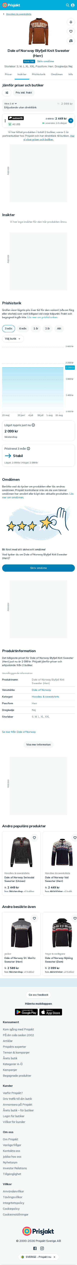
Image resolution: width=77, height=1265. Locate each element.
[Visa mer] (5, 120)
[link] (21, 863)
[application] (38, 381)
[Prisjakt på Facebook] (35, 1248)
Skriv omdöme (45, 61)
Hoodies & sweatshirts (18, 14)
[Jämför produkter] (71, 41)
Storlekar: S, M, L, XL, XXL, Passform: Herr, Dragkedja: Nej (38, 66)
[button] (71, 22)
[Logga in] (73, 5)
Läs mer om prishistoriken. (42, 317)
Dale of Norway (41, 690)
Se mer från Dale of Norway (19, 731)
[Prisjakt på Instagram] (42, 1248)
